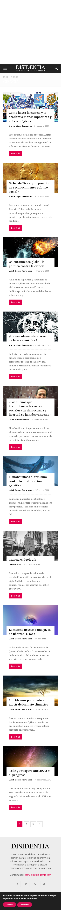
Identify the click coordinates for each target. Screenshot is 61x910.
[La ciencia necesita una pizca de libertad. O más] (30, 620)
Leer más (15, 153)
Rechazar (24, 904)
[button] (5, 68)
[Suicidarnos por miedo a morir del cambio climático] (30, 690)
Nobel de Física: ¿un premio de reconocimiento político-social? (29, 188)
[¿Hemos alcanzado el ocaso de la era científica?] (30, 326)
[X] (35, 884)
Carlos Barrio (15, 564)
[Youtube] (44, 884)
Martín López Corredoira (20, 126)
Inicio (5, 76)
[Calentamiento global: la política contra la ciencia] (30, 252)
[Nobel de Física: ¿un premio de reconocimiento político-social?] (30, 178)
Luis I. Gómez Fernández (20, 271)
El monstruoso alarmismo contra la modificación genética (28, 481)
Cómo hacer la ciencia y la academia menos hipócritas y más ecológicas (30, 117)
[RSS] (26, 884)
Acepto (9, 904)
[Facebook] (17, 884)
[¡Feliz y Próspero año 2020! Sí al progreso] (30, 761)
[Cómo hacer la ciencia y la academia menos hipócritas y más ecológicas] (30, 107)
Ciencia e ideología (22, 560)
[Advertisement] (30, 32)
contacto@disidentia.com (38, 874)
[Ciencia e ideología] (30, 546)
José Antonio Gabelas (19, 419)
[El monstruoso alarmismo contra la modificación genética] (30, 471)
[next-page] (40, 824)
